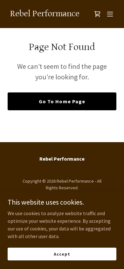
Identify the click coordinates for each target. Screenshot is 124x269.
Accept (62, 254)
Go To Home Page (62, 101)
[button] (110, 14)
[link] (44, 14)
